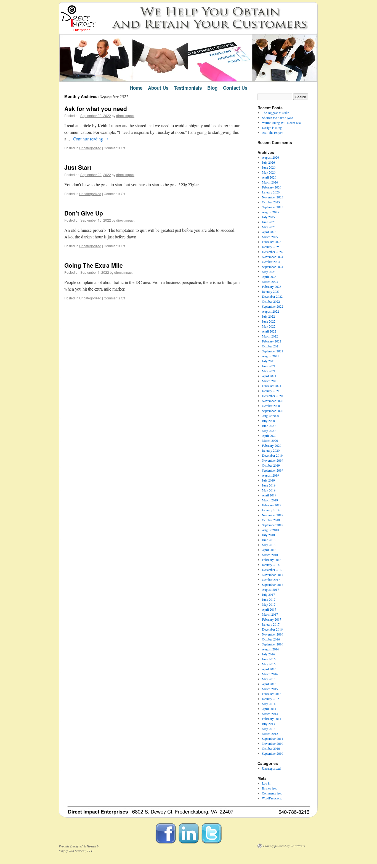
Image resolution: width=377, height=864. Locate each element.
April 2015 (269, 684)
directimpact (125, 115)
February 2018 (271, 559)
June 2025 (268, 222)
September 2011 (272, 738)
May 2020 (268, 430)
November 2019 (272, 460)
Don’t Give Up (83, 213)
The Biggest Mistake (275, 112)
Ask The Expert (272, 132)
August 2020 (270, 415)
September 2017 (272, 584)
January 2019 (271, 510)
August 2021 (270, 356)
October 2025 (271, 202)
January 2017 (271, 624)
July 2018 (268, 535)
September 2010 (272, 753)
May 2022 (268, 326)
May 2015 (268, 679)
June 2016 (268, 659)
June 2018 (268, 540)
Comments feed (272, 793)
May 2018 (268, 545)
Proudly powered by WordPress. (284, 846)
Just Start (77, 167)
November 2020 (272, 400)
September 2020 (272, 410)
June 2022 (268, 321)
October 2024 (271, 261)
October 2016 (271, 639)
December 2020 (272, 396)
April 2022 (269, 331)
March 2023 (270, 281)
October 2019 (271, 465)
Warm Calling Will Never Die (281, 122)
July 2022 (268, 316)
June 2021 (268, 366)
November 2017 (272, 574)
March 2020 (270, 440)
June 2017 (268, 599)
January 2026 (271, 192)
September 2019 (272, 470)
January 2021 (271, 391)
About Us (158, 87)
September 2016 (272, 644)
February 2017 (271, 619)
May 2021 (268, 371)
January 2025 (271, 246)
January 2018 (271, 564)
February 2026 (271, 187)
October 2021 (271, 346)
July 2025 (268, 217)
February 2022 (271, 341)
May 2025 (268, 227)
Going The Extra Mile (93, 265)
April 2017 (269, 609)
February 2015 (271, 694)
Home (136, 87)
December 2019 (272, 455)
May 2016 (268, 664)
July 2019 (268, 480)
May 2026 (268, 172)
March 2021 (270, 381)
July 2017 (268, 594)
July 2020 (268, 420)
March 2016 (270, 674)
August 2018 (270, 530)
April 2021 (269, 376)
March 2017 (270, 614)
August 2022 (270, 311)
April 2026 (269, 177)
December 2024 (272, 251)
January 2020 (271, 450)
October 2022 (271, 301)
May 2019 (268, 490)
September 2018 (272, 525)
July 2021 (268, 361)
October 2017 (271, 579)
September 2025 (272, 207)
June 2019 (268, 485)
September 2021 (272, 351)
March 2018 (270, 554)
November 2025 (272, 197)
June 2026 (268, 167)
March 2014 (270, 713)
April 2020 (269, 435)
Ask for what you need (95, 108)
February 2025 (271, 242)
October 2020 (271, 405)
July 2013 (268, 723)
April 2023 (269, 276)
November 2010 (272, 743)
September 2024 (272, 266)
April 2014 (269, 708)
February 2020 (271, 445)
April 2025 (269, 232)
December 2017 (272, 569)
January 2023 (271, 291)
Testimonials (188, 87)
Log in (266, 783)
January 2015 (271, 698)
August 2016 (270, 649)
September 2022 (272, 306)
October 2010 (271, 748)
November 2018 (272, 515)
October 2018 (271, 520)
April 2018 (269, 549)
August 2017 (270, 589)
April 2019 (269, 495)
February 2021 (271, 386)
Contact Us (235, 87)
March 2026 (270, 182)
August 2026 (270, 157)
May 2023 (268, 271)
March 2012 (270, 733)
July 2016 (268, 654)
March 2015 (270, 689)
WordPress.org (272, 798)
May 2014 (268, 703)
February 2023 (271, 286)
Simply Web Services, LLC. (76, 851)
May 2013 (268, 728)
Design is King (272, 127)
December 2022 (272, 296)
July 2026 (268, 162)
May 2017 (268, 604)
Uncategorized (90, 147)
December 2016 (272, 629)
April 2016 (269, 669)
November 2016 (272, 634)
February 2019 (271, 505)
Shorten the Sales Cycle (277, 117)
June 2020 (268, 425)
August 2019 (270, 475)
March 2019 (270, 500)
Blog (212, 87)
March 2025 (270, 237)
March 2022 (270, 336)
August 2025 (270, 212)
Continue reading (90, 139)
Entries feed (269, 788)
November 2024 (272, 256)
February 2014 (271, 718)
